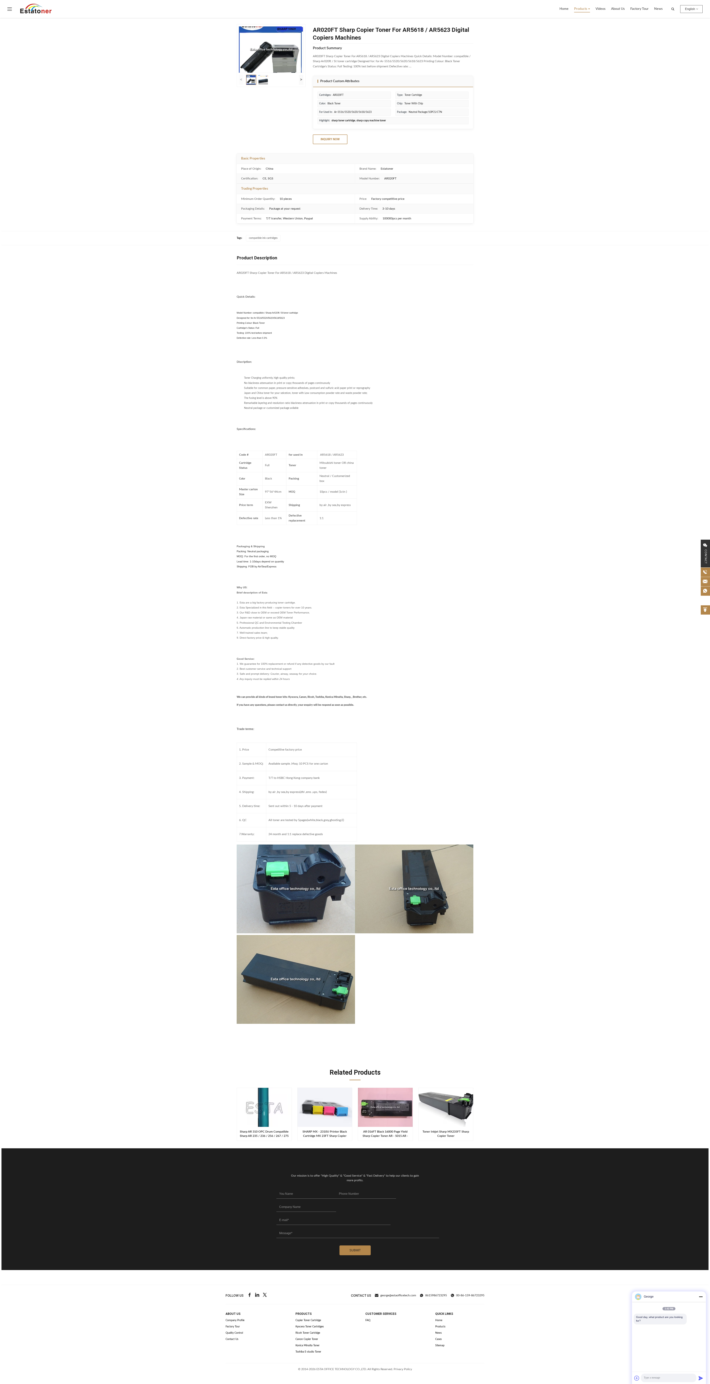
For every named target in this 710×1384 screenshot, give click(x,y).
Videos (601, 9)
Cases (438, 1339)
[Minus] (701, 1296)
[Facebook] (249, 1295)
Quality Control (234, 1333)
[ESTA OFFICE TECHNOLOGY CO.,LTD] (36, 9)
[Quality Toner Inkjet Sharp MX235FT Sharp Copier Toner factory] (446, 1107)
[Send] (701, 1378)
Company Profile (235, 1320)
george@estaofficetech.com (398, 1295)
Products (581, 9)
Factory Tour (639, 9)
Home (564, 9)
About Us (618, 9)
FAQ (367, 1320)
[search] (673, 9)
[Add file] (636, 1378)
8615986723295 (436, 1295)
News (658, 9)
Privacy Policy (403, 1369)
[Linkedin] (257, 1295)
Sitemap (439, 1345)
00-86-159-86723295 (470, 1295)
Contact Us (232, 1339)
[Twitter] (264, 1295)
